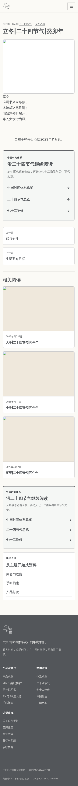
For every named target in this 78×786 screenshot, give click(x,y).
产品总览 (12, 592)
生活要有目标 (15, 256)
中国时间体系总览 (38, 188)
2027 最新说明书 (13, 683)
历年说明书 (9, 689)
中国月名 (42, 703)
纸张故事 (8, 734)
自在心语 (40, 24)
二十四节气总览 (38, 199)
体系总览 (42, 676)
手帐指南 (12, 583)
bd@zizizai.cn (22, 778)
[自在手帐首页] (6, 6)
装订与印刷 (9, 740)
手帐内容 (8, 747)
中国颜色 (42, 696)
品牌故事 (8, 727)
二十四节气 (25, 24)
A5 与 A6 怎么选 (12, 696)
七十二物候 (38, 211)
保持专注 (12, 235)
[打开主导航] (71, 6)
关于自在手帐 (11, 721)
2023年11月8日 (51, 139)
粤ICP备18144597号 (39, 770)
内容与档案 (14, 574)
